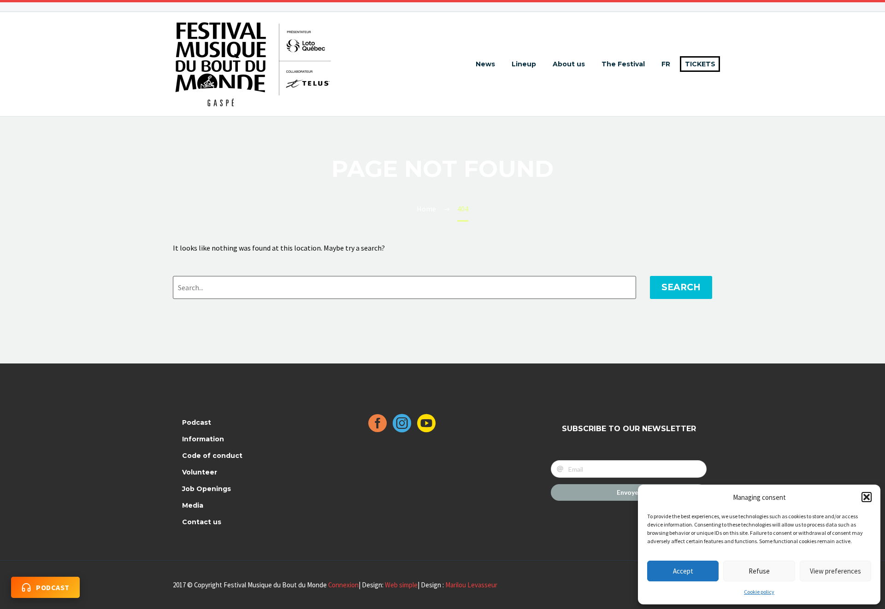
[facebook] (377, 426)
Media (192, 505)
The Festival (623, 64)
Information (203, 439)
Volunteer (199, 472)
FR (665, 64)
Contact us (201, 522)
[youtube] (426, 426)
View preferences (835, 571)
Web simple (401, 584)
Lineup (524, 64)
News (485, 64)
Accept (683, 571)
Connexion (343, 584)
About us (569, 64)
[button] (866, 497)
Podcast (196, 422)
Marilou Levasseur (471, 584)
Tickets (700, 64)
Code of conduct (212, 455)
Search (681, 287)
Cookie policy (759, 591)
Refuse (759, 571)
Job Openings (206, 489)
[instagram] (402, 426)
